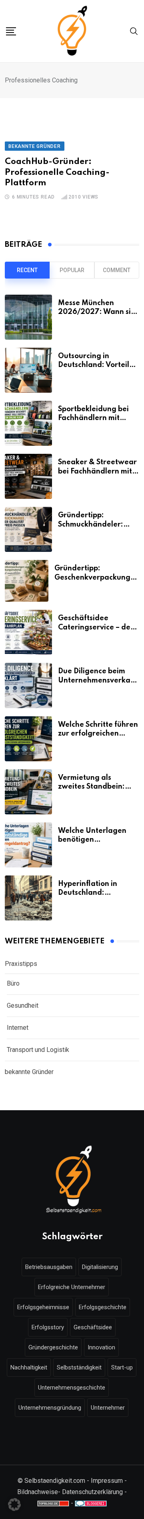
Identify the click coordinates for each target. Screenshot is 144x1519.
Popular (72, 270)
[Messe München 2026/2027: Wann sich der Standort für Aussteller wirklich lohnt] (28, 317)
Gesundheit (22, 1005)
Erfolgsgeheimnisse (43, 1307)
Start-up (122, 1367)
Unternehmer (108, 1407)
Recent (27, 270)
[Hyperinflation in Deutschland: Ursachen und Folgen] (28, 897)
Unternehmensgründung (49, 1407)
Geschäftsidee (93, 1327)
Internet (17, 1027)
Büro (13, 983)
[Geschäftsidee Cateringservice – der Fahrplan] (28, 632)
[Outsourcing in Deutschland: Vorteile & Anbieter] (28, 370)
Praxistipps (21, 964)
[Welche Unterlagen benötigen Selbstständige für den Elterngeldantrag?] (28, 844)
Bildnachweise (37, 1492)
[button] (14, 1504)
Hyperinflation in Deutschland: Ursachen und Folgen (95, 893)
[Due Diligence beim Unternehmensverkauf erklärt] (28, 685)
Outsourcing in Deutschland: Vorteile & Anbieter (96, 365)
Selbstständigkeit (79, 1367)
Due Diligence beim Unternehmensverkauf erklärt (98, 680)
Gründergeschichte (53, 1347)
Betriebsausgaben (48, 1267)
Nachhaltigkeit (28, 1367)
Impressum (107, 1480)
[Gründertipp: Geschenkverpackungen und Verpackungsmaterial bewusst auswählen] (26, 581)
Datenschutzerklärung (92, 1492)
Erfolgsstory (48, 1327)
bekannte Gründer (29, 1072)
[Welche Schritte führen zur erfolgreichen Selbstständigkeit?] (28, 738)
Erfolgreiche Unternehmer (71, 1287)
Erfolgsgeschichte (102, 1307)
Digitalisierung (100, 1267)
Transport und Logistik (38, 1050)
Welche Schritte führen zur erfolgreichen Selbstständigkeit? (98, 733)
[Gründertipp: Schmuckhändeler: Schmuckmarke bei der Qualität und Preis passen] (28, 529)
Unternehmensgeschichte (71, 1387)
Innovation (101, 1347)
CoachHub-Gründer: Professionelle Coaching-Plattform (57, 172)
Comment (116, 270)
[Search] (134, 31)
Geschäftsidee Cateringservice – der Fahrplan (96, 627)
